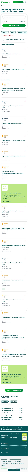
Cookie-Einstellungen (15, 459)
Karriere (3, 465)
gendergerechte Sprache (9, 429)
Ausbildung (5, 5)
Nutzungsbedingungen (6, 461)
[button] (22, 21)
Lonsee (10, 5)
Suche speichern (14, 469)
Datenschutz (4, 459)
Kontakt (21, 463)
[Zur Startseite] (5, 2)
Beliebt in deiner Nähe (6, 404)
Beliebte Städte (4, 401)
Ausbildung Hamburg (6, 415)
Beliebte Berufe (13, 401)
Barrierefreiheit (5, 463)
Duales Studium (13, 437)
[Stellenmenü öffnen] (25, 49)
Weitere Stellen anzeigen (14, 390)
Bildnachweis (18, 461)
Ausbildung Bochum (6, 410)
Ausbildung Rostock (6, 419)
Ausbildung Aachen (6, 408)
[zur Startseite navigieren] (1, 5)
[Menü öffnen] (25, 2)
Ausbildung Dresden (6, 412)
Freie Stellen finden (14, 25)
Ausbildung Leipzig (6, 417)
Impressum (13, 463)
